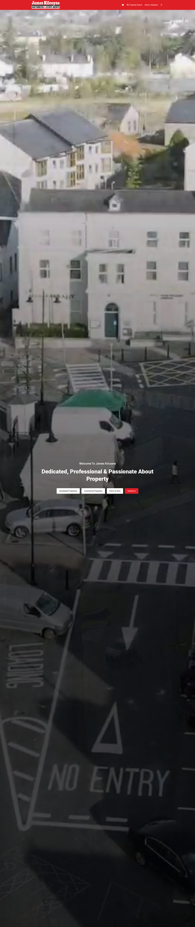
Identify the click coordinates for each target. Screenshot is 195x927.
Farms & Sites (115, 491)
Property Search (135, 5)
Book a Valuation (151, 5)
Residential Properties (68, 491)
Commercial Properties (93, 491)
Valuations (131, 491)
